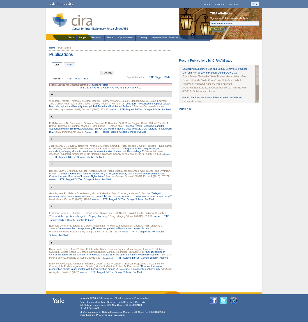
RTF (151, 77)
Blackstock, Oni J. (59, 249)
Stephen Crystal (139, 101)
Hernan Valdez (70, 148)
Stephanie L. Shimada (82, 123)
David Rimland (97, 251)
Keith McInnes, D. (59, 123)
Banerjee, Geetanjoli (60, 263)
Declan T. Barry (100, 101)
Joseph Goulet (91, 103)
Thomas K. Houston (69, 126)
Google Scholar (152, 109)
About (71, 37)
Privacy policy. (141, 298)
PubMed (166, 109)
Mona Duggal (132, 123)
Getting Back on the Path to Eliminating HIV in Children (211, 97)
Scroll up (257, 66)
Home (52, 47)
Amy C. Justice (141, 193)
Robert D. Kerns (109, 103)
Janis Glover (100, 213)
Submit (217, 29)
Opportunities (125, 37)
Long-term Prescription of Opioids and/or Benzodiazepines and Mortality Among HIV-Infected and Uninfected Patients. (109, 105)
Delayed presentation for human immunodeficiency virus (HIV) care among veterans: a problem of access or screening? (110, 194)
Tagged (159, 77)
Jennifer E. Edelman (153, 249)
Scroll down (257, 101)
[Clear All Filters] (100, 84)
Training (142, 37)
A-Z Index (234, 4)
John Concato (119, 193)
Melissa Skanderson (79, 193)
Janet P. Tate (78, 249)
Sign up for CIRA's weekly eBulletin (229, 18)
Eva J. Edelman (158, 101)
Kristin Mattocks (97, 170)
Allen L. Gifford (148, 123)
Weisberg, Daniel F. (59, 101)
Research (96, 37)
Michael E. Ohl (89, 126)
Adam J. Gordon (73, 103)
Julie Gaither (56, 103)
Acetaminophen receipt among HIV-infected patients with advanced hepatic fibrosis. (104, 228)
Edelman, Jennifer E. (60, 213)
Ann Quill (119, 123)
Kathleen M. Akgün (96, 249)
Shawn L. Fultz (118, 145)
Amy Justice (147, 170)
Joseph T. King (156, 145)
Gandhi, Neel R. (58, 193)
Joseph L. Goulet (137, 145)
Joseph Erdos (131, 170)
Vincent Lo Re (101, 225)
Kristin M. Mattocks (110, 148)
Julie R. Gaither (66, 266)
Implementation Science (165, 37)
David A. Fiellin (135, 213)
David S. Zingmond (78, 145)
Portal (207, 4)
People (82, 37)
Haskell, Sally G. (58, 170)
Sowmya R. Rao (104, 123)
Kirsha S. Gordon (81, 101)
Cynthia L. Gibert (58, 251)
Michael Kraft (87, 148)
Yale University (61, 4)
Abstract (112, 110)
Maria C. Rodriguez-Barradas (122, 251)
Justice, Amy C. (57, 145)
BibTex (168, 77)
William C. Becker (119, 101)
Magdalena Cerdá (144, 263)
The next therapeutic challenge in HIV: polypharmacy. (79, 216)
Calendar (220, 4)
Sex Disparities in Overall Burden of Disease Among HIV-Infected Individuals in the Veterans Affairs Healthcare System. (107, 253)
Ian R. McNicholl (117, 213)
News (110, 37)
